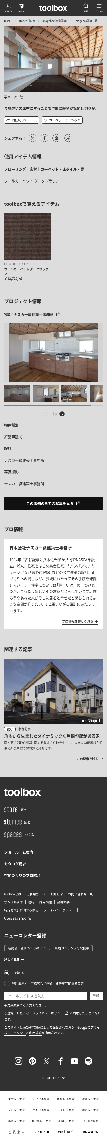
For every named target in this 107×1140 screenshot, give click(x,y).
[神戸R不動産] (90, 1110)
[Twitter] (46, 1061)
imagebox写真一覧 (86, 21)
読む (10, 729)
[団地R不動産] (66, 1121)
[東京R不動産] (16, 1099)
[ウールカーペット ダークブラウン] (27, 236)
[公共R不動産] (90, 1121)
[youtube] (74, 1061)
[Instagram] (18, 1061)
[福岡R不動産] (16, 1121)
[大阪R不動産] (66, 1110)
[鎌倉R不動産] (90, 1099)
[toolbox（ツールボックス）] (53, 8)
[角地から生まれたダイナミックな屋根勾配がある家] (53, 710)
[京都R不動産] (41, 1110)
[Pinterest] (32, 1061)
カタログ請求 (15, 863)
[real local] (66, 1132)
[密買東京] (16, 1132)
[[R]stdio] (41, 1132)
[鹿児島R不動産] (41, 1121)
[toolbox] (22, 792)
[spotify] (88, 1061)
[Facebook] (60, 1061)
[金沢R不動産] (16, 1110)
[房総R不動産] (66, 1099)
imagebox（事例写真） (55, 21)
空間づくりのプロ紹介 (22, 875)
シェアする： (15, 138)
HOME (7, 21)
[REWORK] (90, 1132)
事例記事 (24, 729)
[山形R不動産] (41, 1099)
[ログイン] (8, 7)
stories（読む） (27, 21)
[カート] (21, 7)
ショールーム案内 (18, 852)
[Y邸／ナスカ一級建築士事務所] (53, 352)
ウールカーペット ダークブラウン (31, 180)
